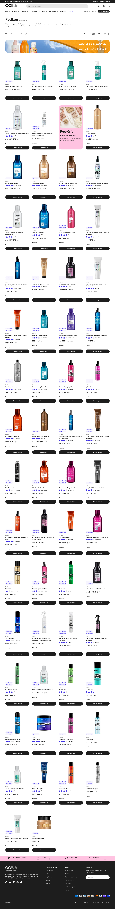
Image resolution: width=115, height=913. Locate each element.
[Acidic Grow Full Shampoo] (17, 70)
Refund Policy (87, 902)
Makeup (24, 11)
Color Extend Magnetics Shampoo (69, 488)
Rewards (95, 1)
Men (43, 11)
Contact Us (49, 870)
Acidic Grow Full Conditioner (68, 86)
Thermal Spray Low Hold (39, 589)
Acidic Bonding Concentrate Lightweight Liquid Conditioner (41, 639)
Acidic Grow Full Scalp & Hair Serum (97, 86)
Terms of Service (106, 902)
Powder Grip (89, 690)
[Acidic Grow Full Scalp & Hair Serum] (98, 70)
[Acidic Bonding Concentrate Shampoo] (17, 117)
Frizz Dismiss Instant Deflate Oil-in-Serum (16, 538)
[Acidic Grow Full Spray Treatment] (44, 70)
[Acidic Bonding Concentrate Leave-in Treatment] (98, 216)
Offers (94, 11)
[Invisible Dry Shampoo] (71, 723)
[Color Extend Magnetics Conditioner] (98, 521)
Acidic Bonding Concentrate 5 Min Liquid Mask (96, 285)
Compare (87, 34)
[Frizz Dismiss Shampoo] (17, 420)
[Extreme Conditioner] (17, 167)
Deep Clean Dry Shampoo (13, 739)
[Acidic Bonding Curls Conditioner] (44, 673)
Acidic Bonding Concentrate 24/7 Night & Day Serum (42, 134)
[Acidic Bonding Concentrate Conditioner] (17, 216)
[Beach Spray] (98, 723)
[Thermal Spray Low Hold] (44, 572)
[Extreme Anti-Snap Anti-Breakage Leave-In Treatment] (17, 268)
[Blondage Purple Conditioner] (71, 319)
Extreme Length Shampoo (40, 335)
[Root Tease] (71, 673)
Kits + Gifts (52, 11)
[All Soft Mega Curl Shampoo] (44, 420)
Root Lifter (62, 589)
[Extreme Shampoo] (44, 216)
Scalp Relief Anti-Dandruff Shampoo (97, 488)
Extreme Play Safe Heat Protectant (97, 335)
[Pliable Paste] (44, 723)
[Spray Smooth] (71, 772)
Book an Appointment (71, 877)
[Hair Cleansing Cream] (17, 371)
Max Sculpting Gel (37, 789)
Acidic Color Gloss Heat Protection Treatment (96, 639)
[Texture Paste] (17, 622)
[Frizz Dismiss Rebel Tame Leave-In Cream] (17, 319)
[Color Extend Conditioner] (71, 216)
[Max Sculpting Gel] (44, 772)
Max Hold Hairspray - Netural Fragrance (68, 639)
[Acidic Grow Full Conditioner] (71, 70)
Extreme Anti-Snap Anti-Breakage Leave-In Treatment (16, 285)
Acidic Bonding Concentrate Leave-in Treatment (97, 233)
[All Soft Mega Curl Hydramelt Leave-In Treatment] (98, 420)
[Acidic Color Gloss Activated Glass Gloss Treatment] (44, 521)
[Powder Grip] (98, 673)
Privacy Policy (78, 902)
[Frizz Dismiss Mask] (71, 521)
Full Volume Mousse (11, 690)
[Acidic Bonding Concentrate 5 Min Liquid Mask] (98, 268)
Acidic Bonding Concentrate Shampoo (17, 134)
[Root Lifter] (71, 572)
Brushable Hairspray (92, 789)
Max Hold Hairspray (11, 488)
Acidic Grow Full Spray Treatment (42, 86)
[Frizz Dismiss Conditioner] (44, 472)
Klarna (48, 880)
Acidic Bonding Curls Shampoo (14, 789)
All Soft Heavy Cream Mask (40, 284)
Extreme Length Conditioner (41, 387)
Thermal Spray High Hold (66, 387)
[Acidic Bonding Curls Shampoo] (17, 772)
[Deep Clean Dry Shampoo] (17, 723)
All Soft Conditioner (38, 183)
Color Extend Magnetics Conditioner (97, 537)
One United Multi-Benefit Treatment (97, 183)
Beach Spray (89, 739)
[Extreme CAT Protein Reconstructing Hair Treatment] (71, 420)
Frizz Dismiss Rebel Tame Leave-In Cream (16, 336)
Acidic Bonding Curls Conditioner (42, 690)
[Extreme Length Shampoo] (44, 319)
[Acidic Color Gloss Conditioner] (98, 572)
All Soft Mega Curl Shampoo (40, 436)
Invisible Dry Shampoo (66, 739)
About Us (87, 11)
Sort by (18, 34)
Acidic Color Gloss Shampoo (67, 284)
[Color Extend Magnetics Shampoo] (71, 472)
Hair (6, 11)
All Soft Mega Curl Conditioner (68, 183)
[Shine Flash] (17, 572)
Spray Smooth (63, 789)
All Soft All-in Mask (38, 838)
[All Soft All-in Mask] (44, 822)
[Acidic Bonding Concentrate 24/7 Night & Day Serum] (44, 117)
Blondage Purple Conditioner (68, 335)
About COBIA (69, 870)
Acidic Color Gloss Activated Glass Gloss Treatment (43, 538)
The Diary (68, 883)
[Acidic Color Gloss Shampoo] (71, 268)
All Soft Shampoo (91, 134)
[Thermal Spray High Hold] (71, 371)
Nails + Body (34, 11)
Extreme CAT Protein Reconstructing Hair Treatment (70, 437)
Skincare (14, 11)
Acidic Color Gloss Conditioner (95, 589)
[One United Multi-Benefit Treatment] (98, 167)
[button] (108, 6)
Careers (67, 890)
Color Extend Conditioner (67, 233)
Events (48, 883)
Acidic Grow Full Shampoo (13, 86)
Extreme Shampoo (38, 233)
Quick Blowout (90, 387)
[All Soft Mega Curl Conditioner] (71, 167)
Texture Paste (9, 638)
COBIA (10, 902)
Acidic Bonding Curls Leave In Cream (16, 838)
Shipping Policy (96, 902)
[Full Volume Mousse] (17, 673)
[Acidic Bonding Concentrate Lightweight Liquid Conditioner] (44, 622)
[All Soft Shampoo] (98, 117)
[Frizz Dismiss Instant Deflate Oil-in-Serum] (17, 521)
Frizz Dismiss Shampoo (12, 436)
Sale (70, 11)
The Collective (69, 880)
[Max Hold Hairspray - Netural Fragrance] (71, 622)
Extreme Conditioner (11, 183)
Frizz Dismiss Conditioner (40, 488)
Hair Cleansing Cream (12, 387)
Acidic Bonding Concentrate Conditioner (14, 233)
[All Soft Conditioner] (44, 167)
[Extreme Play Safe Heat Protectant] (98, 319)
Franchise (68, 874)
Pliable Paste (36, 739)
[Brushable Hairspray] (98, 772)
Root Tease (62, 690)
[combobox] (57, 6)
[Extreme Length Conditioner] (44, 371)
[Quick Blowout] (98, 371)
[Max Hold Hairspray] (17, 472)
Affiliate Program (105, 1)
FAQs (47, 874)
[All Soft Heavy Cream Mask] (44, 268)
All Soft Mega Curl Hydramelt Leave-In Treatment (97, 437)
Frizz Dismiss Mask (64, 537)
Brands (62, 11)
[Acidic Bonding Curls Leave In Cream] (17, 822)
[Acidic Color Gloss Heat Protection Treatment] (98, 622)
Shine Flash (8, 589)
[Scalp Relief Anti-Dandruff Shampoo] (98, 472)
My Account (49, 877)
